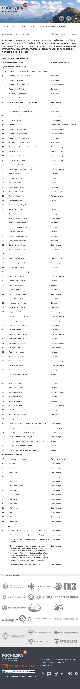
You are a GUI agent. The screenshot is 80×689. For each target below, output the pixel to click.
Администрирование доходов (18, 58)
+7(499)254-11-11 (46, 665)
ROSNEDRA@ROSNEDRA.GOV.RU (52, 662)
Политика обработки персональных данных (19, 676)
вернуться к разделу (12, 575)
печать (62, 34)
